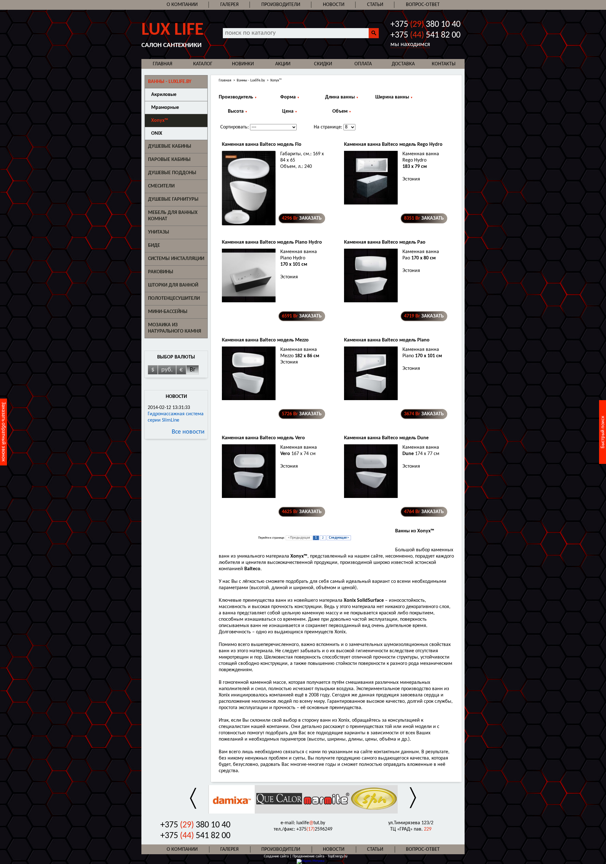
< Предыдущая (299, 538)
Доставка (403, 64)
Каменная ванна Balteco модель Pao (384, 242)
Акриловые (163, 94)
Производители (280, 4)
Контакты (443, 64)
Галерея (229, 4)
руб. (167, 370)
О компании (182, 4)
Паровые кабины (169, 159)
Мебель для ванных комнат (173, 216)
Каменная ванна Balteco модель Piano (387, 340)
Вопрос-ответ (423, 4)
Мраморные (165, 107)
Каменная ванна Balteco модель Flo (261, 144)
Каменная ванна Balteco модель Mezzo (265, 340)
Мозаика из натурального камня (174, 328)
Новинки (243, 64)
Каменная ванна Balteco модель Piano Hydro (272, 242)
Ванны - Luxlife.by (251, 80)
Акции (282, 64)
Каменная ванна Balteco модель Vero (263, 438)
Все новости (188, 432)
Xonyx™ (159, 120)
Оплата (363, 64)
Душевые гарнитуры (173, 199)
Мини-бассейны (167, 311)
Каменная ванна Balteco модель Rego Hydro (393, 144)
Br (192, 370)
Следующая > (339, 538)
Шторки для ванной (173, 285)
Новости (333, 4)
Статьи (375, 4)
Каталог (202, 64)
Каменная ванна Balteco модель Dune (386, 438)
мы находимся (410, 44)
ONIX (156, 133)
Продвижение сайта (309, 856)
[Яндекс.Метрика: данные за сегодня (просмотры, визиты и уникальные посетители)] (310, 861)
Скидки (323, 64)
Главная (162, 64)
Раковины (160, 272)
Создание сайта (276, 856)
